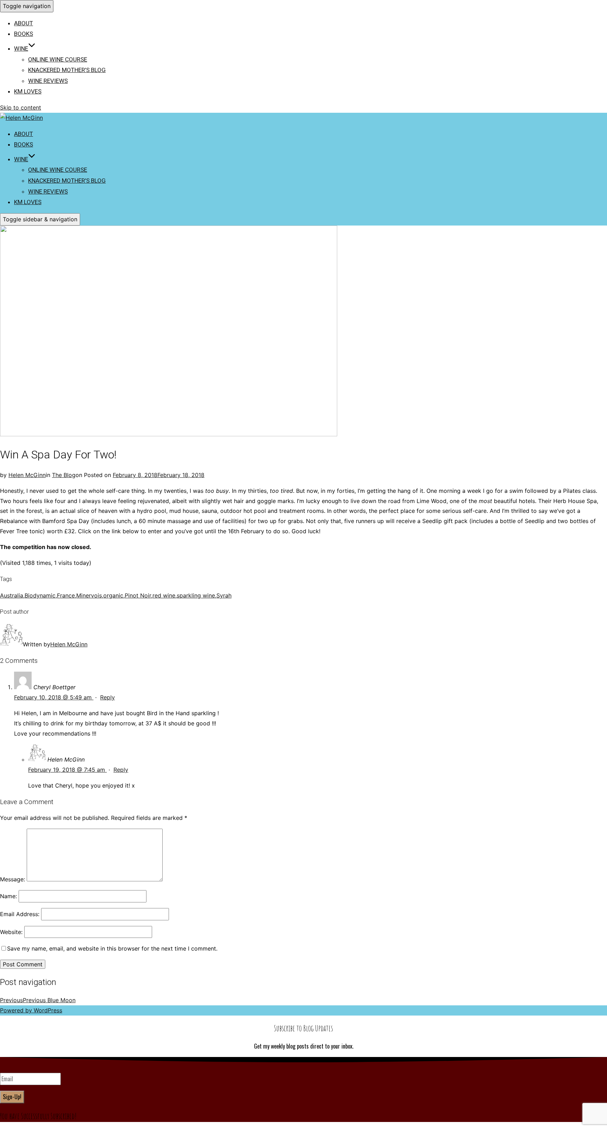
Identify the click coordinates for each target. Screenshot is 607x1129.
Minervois (89, 595)
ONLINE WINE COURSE (57, 59)
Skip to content (20, 107)
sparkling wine (196, 595)
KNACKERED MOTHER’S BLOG (67, 69)
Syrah (223, 595)
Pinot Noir (138, 595)
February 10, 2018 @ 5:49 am (53, 697)
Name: (8, 896)
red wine (163, 595)
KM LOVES (27, 91)
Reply (107, 697)
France (66, 595)
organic (113, 595)
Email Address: (19, 914)
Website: (11, 931)
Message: (12, 879)
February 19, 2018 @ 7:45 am (67, 769)
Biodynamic (40, 595)
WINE (21, 48)
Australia (11, 595)
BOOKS (23, 33)
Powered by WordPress (31, 1010)
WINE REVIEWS (48, 80)
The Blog (64, 474)
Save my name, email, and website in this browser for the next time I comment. (112, 948)
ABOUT (23, 23)
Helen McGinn (27, 474)
